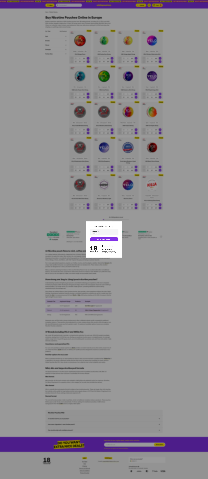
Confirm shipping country (104, 239)
